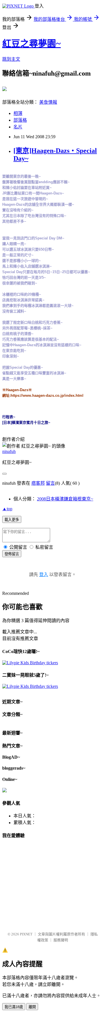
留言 (50, 483)
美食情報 (48, 102)
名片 (17, 126)
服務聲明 (60, 940)
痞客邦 (38, 483)
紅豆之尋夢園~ (31, 43)
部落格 (20, 120)
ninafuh (9, 451)
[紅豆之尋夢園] (4, 88)
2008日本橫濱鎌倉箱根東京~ (65, 498)
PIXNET (26, 934)
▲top (7, 508)
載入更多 (11, 520)
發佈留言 (11, 554)
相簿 (17, 113)
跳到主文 (11, 59)
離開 (32, 1007)
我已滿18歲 (13, 1007)
